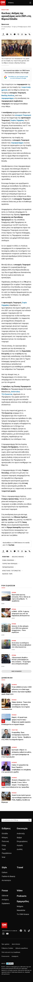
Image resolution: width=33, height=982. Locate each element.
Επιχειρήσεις (22, 841)
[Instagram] (3, 933)
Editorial (5, 896)
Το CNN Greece (23, 914)
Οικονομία (22, 828)
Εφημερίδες (23, 901)
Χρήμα (19, 837)
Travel (20, 867)
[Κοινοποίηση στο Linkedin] (25, 34)
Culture (4, 872)
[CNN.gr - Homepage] (3, 3)
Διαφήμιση (15, 956)
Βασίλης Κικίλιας (7, 95)
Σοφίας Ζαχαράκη (17, 120)
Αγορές (20, 845)
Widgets (20, 906)
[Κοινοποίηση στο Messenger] (14, 34)
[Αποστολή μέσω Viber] (18, 34)
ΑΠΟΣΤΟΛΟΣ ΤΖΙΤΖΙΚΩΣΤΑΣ (11, 571)
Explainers (6, 903)
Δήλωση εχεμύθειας (21, 948)
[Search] (29, 820)
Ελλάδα (5, 833)
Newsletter (21, 910)
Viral (3, 857)
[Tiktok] (29, 931)
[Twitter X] (25, 931)
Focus (5, 890)
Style (4, 867)
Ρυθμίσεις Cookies (7, 948)
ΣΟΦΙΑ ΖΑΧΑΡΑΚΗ (8, 560)
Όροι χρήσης (5, 944)
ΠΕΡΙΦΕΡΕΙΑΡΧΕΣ (8, 567)
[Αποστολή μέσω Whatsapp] (22, 34)
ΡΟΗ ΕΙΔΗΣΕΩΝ (8, 586)
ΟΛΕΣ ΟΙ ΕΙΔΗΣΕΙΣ (16, 671)
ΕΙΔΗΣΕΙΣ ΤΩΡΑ (7, 574)
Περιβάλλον (7, 853)
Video (20, 890)
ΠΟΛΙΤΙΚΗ (5, 9)
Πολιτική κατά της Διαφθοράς (11, 952)
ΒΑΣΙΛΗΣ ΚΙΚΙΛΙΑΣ (18, 557)
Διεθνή (19, 849)
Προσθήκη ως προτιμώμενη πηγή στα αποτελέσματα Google (18, 77)
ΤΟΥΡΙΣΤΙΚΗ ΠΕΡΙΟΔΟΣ (10, 563)
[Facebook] (21, 931)
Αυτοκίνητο (6, 880)
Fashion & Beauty (8, 876)
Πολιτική (5, 841)
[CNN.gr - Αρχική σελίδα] (4, 925)
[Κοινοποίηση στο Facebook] (7, 34)
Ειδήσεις (11, 3)
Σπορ (4, 845)
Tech (4, 849)
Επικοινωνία (5, 956)
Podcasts (21, 896)
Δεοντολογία (16, 944)
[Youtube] (7, 933)
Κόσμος (5, 837)
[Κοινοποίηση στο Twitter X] (11, 34)
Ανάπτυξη (21, 833)
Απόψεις (5, 899)
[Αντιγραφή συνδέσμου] (29, 34)
